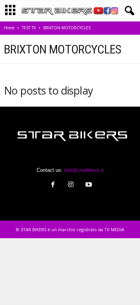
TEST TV (29, 27)
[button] (127, 11)
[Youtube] (88, 185)
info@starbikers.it (84, 170)
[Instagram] (71, 185)
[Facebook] (53, 185)
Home (9, 27)
